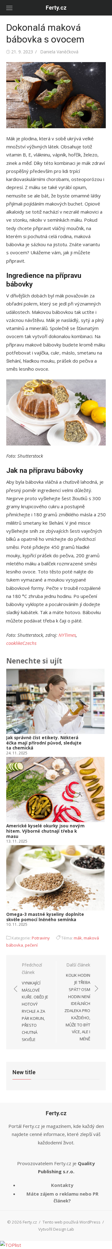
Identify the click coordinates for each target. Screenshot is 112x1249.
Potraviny (41, 938)
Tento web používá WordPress (71, 1222)
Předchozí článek (35, 1002)
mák (78, 938)
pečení (31, 945)
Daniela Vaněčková (59, 52)
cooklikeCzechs (21, 643)
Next (97, 798)
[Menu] (9, 8)
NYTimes (67, 635)
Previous (15, 798)
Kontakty (62, 1185)
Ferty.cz (56, 7)
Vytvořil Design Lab (56, 1229)
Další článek (77, 1002)
